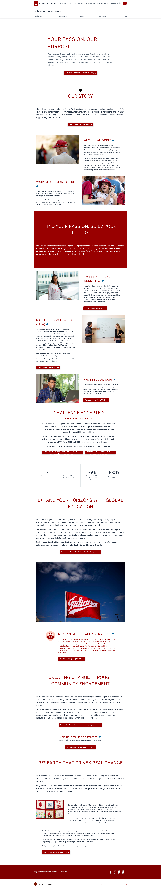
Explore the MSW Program (46, 368)
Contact (63, 872)
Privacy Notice (94, 884)
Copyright (101, 884)
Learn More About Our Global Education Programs (79, 552)
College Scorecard (78, 884)
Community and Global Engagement (79, 747)
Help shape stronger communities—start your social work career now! (61, 452)
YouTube (118, 872)
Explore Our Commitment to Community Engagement (79, 725)
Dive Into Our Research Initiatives (55, 852)
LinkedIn (122, 872)
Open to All (87, 884)
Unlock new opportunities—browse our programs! (99, 452)
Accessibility (69, 884)
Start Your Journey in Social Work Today (79, 73)
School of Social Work (47, 11)
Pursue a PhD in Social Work (95, 400)
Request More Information (45, 872)
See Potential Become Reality (79, 124)
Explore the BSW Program (94, 308)
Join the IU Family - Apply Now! (70, 659)
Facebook (110, 872)
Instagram (114, 872)
